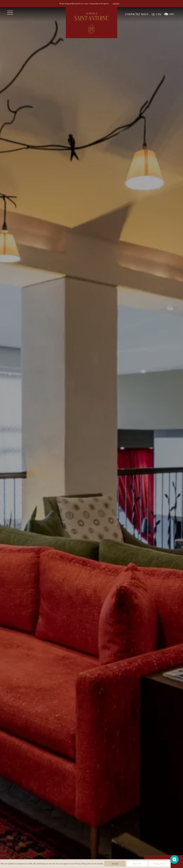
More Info (137, 863)
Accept (115, 863)
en (159, 14)
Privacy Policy (80, 863)
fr (153, 14)
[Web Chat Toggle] (174, 859)
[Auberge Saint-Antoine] (91, 22)
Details (116, 3)
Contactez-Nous (136, 14)
